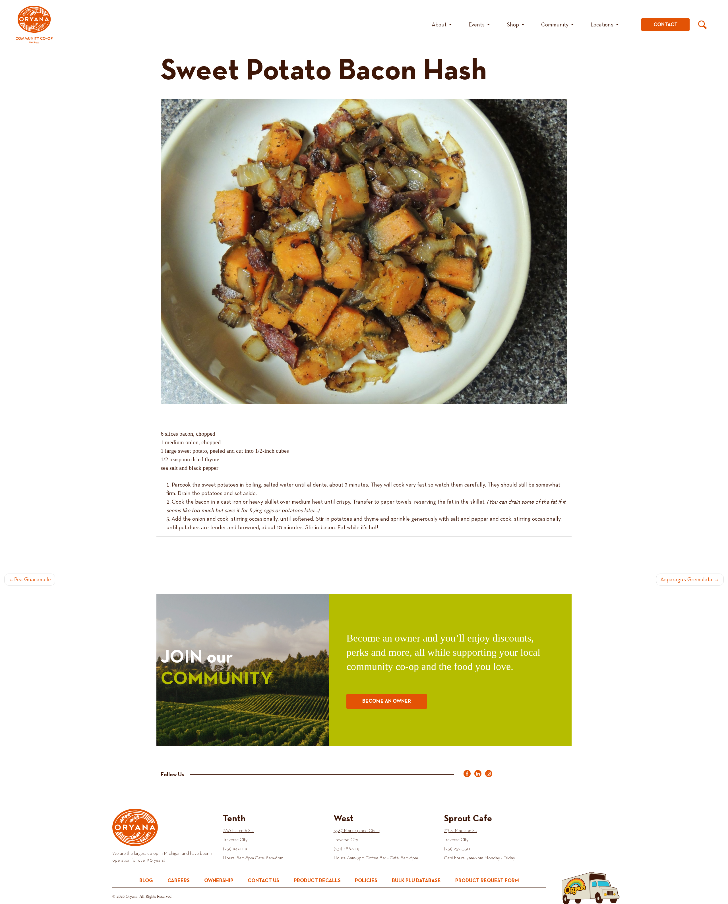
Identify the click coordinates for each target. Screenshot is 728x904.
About (439, 25)
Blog (146, 880)
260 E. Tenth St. (238, 831)
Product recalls (317, 880)
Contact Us (263, 880)
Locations (602, 25)
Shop (513, 25)
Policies (366, 880)
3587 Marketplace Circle (357, 831)
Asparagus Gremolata (686, 579)
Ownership (218, 880)
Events (477, 25)
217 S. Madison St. (460, 831)
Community (554, 25)
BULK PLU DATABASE (416, 880)
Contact (665, 24)
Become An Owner (386, 701)
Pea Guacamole (32, 579)
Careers (178, 880)
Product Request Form (487, 880)
